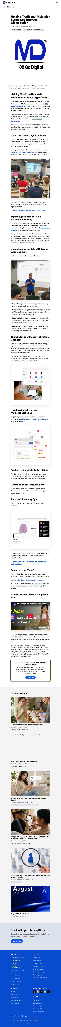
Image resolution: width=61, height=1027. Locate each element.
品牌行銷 (14, 843)
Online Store (14, 766)
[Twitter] (22, 1016)
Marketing (17, 964)
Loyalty (16, 967)
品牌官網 (19, 843)
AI (12, 804)
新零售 (18, 729)
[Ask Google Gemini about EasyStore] (41, 991)
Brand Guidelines (38, 1003)
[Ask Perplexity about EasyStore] (45, 991)
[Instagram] (15, 1016)
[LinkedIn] (19, 1016)
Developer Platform (39, 1009)
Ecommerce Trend (39, 29)
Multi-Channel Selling (17, 970)
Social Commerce (16, 973)
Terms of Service (23, 1020)
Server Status (15, 1003)
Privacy (31, 1020)
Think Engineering (38, 1011)
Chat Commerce (16, 981)
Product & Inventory (39, 966)
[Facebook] (12, 1016)
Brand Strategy (28, 29)
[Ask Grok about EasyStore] (48, 991)
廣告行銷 (25, 843)
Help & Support (15, 997)
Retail (15, 961)
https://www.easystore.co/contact (35, 88)
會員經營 (14, 729)
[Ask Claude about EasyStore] (38, 991)
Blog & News (14, 994)
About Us (36, 1000)
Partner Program (38, 1006)
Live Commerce (15, 978)
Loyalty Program (38, 963)
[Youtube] (26, 1016)
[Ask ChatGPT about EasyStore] (34, 991)
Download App (37, 977)
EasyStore (14, 635)
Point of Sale (37, 960)
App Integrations (38, 975)
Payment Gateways (39, 972)
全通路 (23, 729)
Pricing (13, 991)
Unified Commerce (16, 29)
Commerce (17, 958)
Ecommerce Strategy (20, 804)
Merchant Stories (16, 1000)
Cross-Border (15, 984)
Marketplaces (15, 976)
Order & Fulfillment (38, 969)
